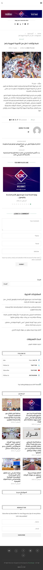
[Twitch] (28, 24)
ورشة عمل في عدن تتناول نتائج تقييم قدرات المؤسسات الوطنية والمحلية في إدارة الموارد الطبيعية (11, 477)
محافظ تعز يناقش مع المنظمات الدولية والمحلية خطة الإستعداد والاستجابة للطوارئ (12, 416)
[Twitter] (20, 24)
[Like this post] (19, 119)
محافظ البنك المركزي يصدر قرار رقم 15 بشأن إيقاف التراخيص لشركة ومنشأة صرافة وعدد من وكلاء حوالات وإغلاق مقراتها (22, 316)
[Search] (2, 3)
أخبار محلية (30, 33)
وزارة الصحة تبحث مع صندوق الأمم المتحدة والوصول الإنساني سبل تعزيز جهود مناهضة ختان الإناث (32, 417)
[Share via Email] (10, 119)
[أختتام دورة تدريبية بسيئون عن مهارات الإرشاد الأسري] (32, 464)
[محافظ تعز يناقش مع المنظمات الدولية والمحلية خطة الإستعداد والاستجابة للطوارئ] (11, 404)
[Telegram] (25, 24)
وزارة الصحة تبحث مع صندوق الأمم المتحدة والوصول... (21, 196)
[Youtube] (17, 24)
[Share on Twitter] (15, 119)
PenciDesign (31, 563)
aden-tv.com (30, 48)
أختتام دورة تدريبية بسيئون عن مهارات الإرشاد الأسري (26, 330)
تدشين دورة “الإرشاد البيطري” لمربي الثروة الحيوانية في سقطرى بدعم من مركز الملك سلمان (11, 445)
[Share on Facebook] (17, 119)
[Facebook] (22, 24)
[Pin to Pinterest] (13, 119)
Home (39, 33)
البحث (39, 279)
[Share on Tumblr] (11, 119)
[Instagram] (15, 24)
